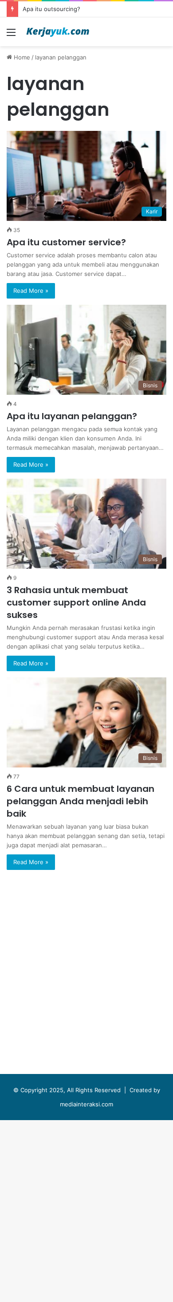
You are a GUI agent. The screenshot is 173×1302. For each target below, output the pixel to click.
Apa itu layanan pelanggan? (72, 416)
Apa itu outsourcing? (51, 8)
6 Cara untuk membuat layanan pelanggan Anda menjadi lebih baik (80, 801)
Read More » (30, 290)
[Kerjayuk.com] (57, 32)
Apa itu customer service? (66, 242)
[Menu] (11, 35)
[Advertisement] (86, 137)
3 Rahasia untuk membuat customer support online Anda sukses (76, 602)
